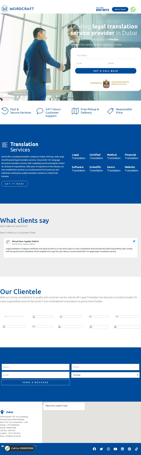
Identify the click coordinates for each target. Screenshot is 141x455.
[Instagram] (108, 449)
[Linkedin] (122, 449)
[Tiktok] (136, 449)
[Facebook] (94, 449)
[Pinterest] (129, 449)
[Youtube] (115, 449)
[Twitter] (101, 449)
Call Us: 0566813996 (22, 448)
